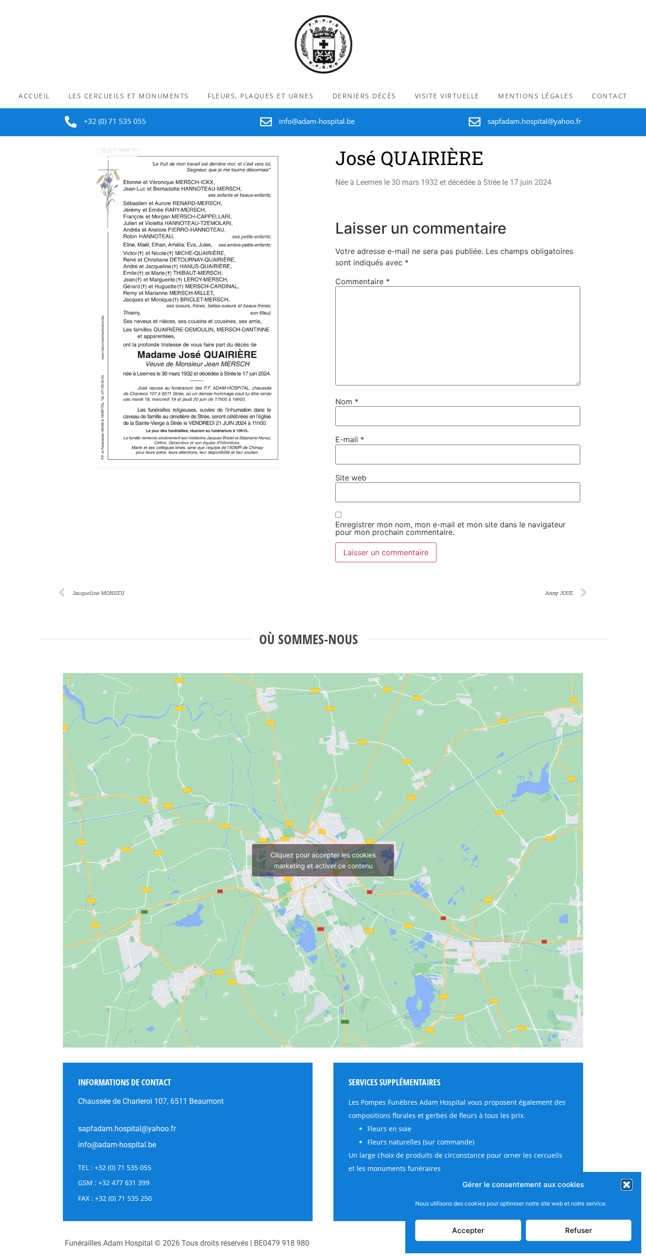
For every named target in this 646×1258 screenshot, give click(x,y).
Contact (610, 95)
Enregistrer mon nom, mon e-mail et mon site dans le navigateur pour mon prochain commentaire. (450, 528)
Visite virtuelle (447, 95)
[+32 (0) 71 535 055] (71, 122)
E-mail (349, 439)
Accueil (34, 95)
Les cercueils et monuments (129, 95)
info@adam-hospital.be (317, 121)
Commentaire (362, 281)
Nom (346, 401)
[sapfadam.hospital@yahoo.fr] (474, 122)
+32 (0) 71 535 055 (115, 121)
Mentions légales (535, 95)
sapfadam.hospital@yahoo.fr (534, 121)
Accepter (468, 1230)
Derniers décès (364, 95)
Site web (351, 477)
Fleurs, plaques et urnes (261, 95)
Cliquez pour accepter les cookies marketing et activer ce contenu (323, 860)
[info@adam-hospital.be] (266, 122)
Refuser (578, 1230)
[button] (626, 1184)
